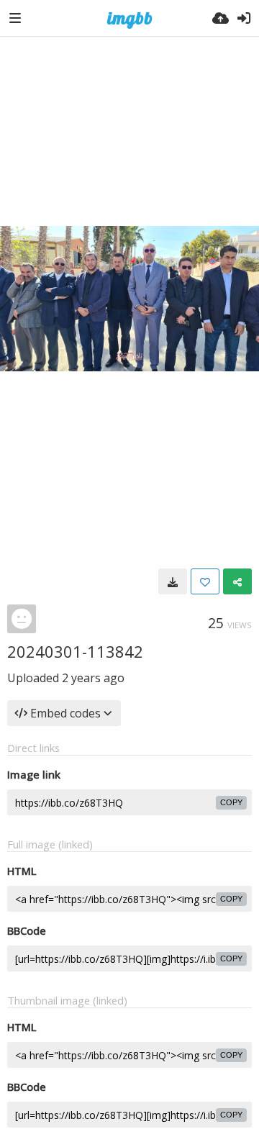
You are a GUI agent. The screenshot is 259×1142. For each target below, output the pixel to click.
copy (231, 802)
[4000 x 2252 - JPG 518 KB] (172, 581)
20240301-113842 (75, 651)
